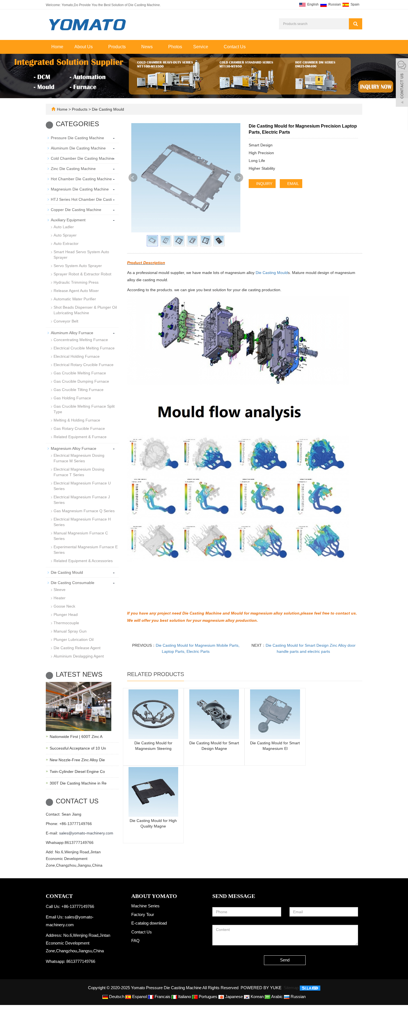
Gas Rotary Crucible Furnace (79, 428)
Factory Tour (142, 914)
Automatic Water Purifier (75, 299)
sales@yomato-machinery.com (86, 833)
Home (57, 46)
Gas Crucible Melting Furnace (80, 373)
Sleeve (60, 589)
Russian (334, 4)
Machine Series (145, 905)
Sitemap (291, 987)
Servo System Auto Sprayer (78, 265)
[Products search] (355, 23)
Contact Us (235, 46)
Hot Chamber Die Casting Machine (81, 179)
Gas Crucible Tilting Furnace (79, 389)
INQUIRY (263, 183)
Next (238, 177)
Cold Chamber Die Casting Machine (82, 158)
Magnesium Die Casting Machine (80, 189)
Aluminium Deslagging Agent (79, 656)
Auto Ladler (64, 227)
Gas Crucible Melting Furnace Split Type (84, 409)
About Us (84, 46)
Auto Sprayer (65, 235)
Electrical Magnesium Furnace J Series (82, 500)
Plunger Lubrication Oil (74, 639)
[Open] (402, 83)
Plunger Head (66, 614)
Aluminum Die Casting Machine (78, 148)
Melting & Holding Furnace (77, 420)
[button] (95, 46)
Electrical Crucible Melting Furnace (84, 348)
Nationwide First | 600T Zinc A (76, 736)
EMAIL (292, 183)
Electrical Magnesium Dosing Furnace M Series (79, 458)
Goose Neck (64, 606)
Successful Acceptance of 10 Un (78, 748)
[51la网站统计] (310, 987)
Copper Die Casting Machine (76, 209)
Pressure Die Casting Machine (77, 138)
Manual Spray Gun (70, 631)
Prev (133, 177)
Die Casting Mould (107, 109)
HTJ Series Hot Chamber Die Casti (81, 199)
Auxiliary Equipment (68, 220)
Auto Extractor (66, 243)
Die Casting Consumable (72, 582)
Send (284, 960)
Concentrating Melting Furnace (81, 339)
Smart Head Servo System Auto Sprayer (81, 255)
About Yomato (154, 896)
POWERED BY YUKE (262, 987)
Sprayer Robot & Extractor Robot (82, 274)
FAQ (135, 940)
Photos (175, 46)
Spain (354, 4)
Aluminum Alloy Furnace (72, 333)
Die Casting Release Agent (77, 648)
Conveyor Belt (66, 321)
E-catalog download (149, 923)
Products (117, 46)
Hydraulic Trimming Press (76, 282)
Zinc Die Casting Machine (73, 168)
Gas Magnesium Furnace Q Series (84, 511)
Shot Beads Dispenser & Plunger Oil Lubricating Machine (85, 310)
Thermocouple (66, 623)
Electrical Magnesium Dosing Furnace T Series (79, 472)
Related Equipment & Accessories (83, 561)
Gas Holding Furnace (72, 398)
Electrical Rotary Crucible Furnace (84, 364)
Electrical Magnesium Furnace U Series (82, 486)
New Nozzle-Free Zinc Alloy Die (77, 760)
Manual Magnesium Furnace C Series (81, 536)
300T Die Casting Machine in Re (78, 783)
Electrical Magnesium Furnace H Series (82, 522)
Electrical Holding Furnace (77, 356)
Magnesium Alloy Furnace (73, 448)
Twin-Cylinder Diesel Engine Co (77, 771)
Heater (60, 598)
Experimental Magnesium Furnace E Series (86, 550)
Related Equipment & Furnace (80, 437)
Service (201, 46)
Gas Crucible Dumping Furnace (81, 381)
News (147, 46)
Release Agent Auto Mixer (76, 290)
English (312, 4)
